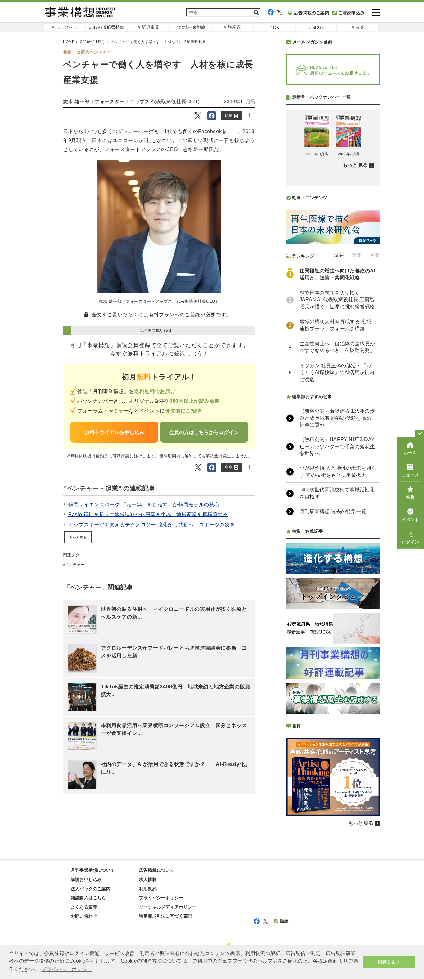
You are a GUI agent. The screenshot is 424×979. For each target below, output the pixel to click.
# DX (274, 27)
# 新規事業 (148, 27)
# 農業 (358, 27)
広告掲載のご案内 (311, 13)
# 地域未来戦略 (190, 27)
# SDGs (316, 27)
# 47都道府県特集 (106, 27)
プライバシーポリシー (161, 898)
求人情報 (148, 879)
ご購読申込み (351, 13)
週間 (357, 255)
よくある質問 (84, 907)
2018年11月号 (92, 42)
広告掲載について (156, 870)
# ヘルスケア (65, 27)
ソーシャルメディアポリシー (167, 907)
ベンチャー (74, 564)
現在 (339, 255)
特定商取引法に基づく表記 (165, 916)
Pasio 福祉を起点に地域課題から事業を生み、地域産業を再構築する (148, 514)
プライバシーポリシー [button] (66, 969)
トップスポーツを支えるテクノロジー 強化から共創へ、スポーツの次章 (151, 524)
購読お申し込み (86, 879)
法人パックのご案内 (91, 889)
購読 (284, 921)
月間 (375, 255)
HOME (68, 42)
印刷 (228, 116)
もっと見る (78, 537)
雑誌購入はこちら (88, 898)
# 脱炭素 (232, 27)
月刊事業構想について (93, 870)
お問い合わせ (84, 916)
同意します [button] (389, 961)
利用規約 (148, 889)
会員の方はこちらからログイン (204, 432)
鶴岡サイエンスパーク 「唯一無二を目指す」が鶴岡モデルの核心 (143, 504)
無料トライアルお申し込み (114, 432)
